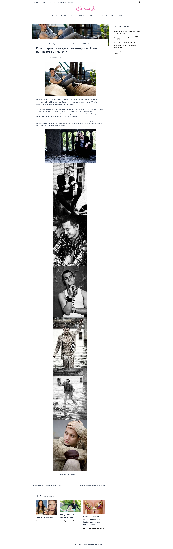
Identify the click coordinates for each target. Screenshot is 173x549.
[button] (140, 2)
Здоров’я (99, 15)
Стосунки (63, 15)
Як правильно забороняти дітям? (125, 42)
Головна (36, 2)
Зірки (91, 15)
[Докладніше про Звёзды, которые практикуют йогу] (70, 505)
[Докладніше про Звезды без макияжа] (46, 507)
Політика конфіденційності (65, 2)
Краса (113, 15)
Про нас (44, 2)
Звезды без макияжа (44, 517)
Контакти (52, 2)
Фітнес (72, 15)
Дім (107, 15)
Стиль (120, 15)
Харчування (82, 15)
